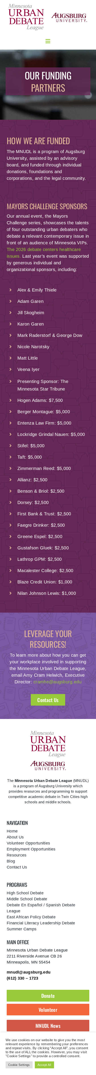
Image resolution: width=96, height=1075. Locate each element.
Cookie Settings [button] (19, 1065)
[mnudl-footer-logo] (48, 732)
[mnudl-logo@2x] (26, 5)
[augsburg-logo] (69, 14)
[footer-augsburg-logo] (48, 762)
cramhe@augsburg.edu (57, 681)
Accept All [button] (44, 1065)
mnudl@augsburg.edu (28, 972)
